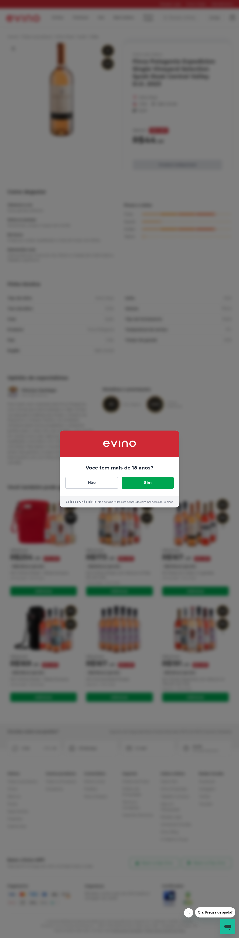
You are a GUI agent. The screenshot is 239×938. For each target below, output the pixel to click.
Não (92, 482)
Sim (148, 482)
